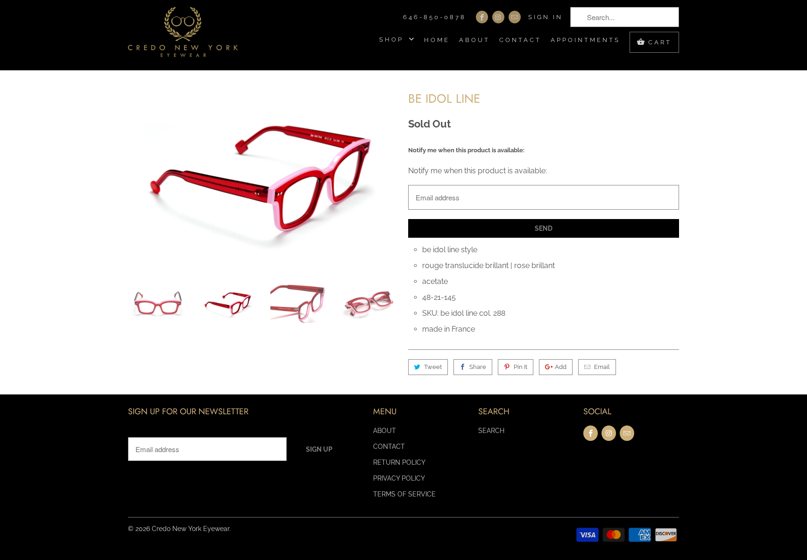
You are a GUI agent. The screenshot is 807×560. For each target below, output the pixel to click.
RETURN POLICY (399, 462)
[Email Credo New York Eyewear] (515, 17)
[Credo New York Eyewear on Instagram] (498, 17)
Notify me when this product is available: (466, 150)
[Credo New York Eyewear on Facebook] (482, 17)
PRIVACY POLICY (399, 478)
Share (477, 366)
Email (602, 366)
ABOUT (474, 39)
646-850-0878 (434, 17)
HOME (437, 39)
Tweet (433, 366)
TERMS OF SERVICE (404, 494)
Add (560, 366)
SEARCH (491, 430)
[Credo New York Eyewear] (183, 35)
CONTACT (520, 39)
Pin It (520, 366)
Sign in (545, 17)
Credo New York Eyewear (190, 528)
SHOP (393, 39)
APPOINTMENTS (585, 39)
